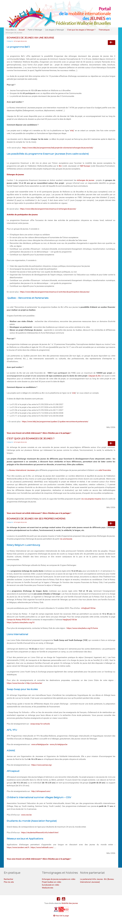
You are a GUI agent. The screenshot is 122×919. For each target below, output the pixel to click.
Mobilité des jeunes (70, 903)
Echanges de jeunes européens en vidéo (58, 879)
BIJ (60, 166)
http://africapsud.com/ (41, 791)
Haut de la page (62, 915)
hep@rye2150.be (70, 619)
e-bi (73, 393)
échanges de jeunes (20, 41)
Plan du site (9, 882)
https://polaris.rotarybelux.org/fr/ (21, 622)
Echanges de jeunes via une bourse (30, 37)
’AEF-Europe (85, 166)
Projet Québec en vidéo (51, 882)
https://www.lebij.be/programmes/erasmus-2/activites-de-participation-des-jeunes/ (55, 292)
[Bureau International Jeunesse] (61, 909)
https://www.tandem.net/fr (18, 847)
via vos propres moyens (91, 499)
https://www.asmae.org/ (41, 765)
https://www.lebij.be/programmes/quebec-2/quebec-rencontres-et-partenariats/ (55, 421)
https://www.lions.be (15, 683)
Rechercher (8, 879)
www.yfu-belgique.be (58, 744)
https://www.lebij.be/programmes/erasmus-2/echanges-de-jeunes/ (48, 209)
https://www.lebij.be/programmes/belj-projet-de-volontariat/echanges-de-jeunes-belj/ (57, 148)
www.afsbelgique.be (39, 744)
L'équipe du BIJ (94, 376)
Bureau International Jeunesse (22, 470)
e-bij (72, 130)
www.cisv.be (26, 815)
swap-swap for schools (40, 724)
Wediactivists (47, 888)
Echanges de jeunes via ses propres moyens (36, 518)
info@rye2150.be (88, 608)
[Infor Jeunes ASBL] (55, 909)
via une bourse (66, 539)
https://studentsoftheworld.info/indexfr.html (39, 832)
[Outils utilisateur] (111, 42)
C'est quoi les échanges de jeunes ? (30, 438)
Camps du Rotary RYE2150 (18, 619)
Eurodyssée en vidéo (50, 885)
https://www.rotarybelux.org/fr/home (82, 628)
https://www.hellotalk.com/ (42, 847)
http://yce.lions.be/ (34, 683)
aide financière (104, 470)
